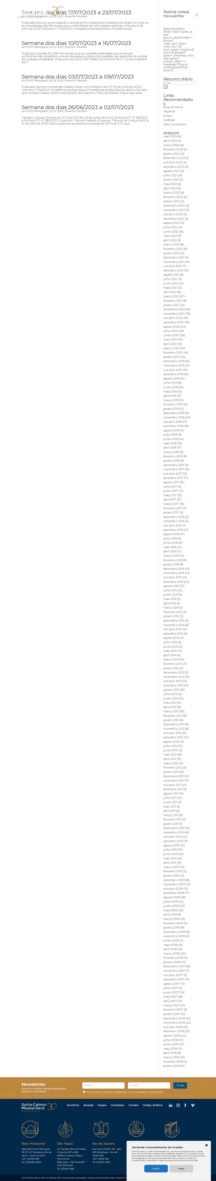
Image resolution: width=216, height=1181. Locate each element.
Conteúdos (117, 1105)
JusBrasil (169, 120)
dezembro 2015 (173, 568)
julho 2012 (170, 746)
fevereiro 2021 (172, 300)
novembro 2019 (173, 365)
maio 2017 (170, 495)
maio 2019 (170, 391)
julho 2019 (170, 382)
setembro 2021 (173, 270)
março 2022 (171, 244)
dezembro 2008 (174, 932)
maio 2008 (170, 945)
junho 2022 (171, 231)
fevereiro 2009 (173, 923)
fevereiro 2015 (172, 612)
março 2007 (171, 1005)
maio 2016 (170, 547)
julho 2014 (170, 642)
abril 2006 (170, 1052)
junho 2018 (171, 439)
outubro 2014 (172, 629)
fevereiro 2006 (173, 1061)
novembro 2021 (173, 261)
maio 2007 (170, 996)
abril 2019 (169, 395)
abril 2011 (169, 810)
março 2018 (171, 452)
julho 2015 (170, 590)
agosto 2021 (171, 274)
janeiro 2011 (171, 823)
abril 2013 (169, 707)
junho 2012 (170, 750)
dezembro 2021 (173, 257)
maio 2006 (170, 1048)
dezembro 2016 (173, 517)
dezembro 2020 (174, 309)
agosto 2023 (171, 171)
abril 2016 (169, 551)
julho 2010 (170, 849)
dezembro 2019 (173, 361)
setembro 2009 (173, 893)
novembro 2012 (173, 728)
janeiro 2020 (171, 357)
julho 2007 (170, 988)
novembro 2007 (174, 970)
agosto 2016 (171, 534)
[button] (206, 1146)
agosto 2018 (171, 430)
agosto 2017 (171, 482)
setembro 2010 (173, 841)
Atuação (88, 1105)
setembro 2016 (173, 530)
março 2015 (171, 607)
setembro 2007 (173, 979)
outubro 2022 (173, 214)
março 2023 (171, 192)
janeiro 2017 (171, 512)
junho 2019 (170, 387)
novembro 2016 (173, 521)
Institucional (93, 15)
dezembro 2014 (173, 620)
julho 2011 (170, 797)
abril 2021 (169, 292)
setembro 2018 (173, 426)
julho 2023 (170, 175)
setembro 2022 (173, 218)
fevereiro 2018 (173, 456)
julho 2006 (170, 1040)
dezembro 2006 (174, 1018)
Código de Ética (153, 1105)
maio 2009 (170, 910)
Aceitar (156, 1168)
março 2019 (171, 400)
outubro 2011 (172, 785)
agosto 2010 (171, 845)
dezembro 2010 (174, 828)
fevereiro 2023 (173, 197)
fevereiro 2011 (172, 819)
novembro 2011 (173, 780)
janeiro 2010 (171, 875)
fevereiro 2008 (173, 957)
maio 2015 (170, 599)
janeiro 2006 (171, 1065)
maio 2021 (170, 287)
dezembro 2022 (174, 205)
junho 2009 (171, 906)
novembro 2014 (173, 625)
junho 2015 (170, 594)
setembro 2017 (173, 478)
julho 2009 (170, 901)
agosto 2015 (171, 586)
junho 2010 (171, 854)
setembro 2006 (173, 1031)
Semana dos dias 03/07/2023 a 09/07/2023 (78, 76)
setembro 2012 (173, 737)
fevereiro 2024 (173, 149)
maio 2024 (170, 136)
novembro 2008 (174, 936)
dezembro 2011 (173, 776)
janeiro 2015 (171, 616)
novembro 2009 (174, 884)
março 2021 (171, 296)
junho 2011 (170, 802)
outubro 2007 (173, 975)
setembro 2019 (173, 374)
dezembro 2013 (173, 672)
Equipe (136, 15)
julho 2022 (170, 227)
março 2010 (171, 867)
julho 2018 (170, 434)
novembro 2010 (174, 832)
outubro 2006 (173, 1027)
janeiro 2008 (171, 962)
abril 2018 (169, 447)
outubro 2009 (173, 888)
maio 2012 (170, 754)
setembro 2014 (173, 633)
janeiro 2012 (171, 772)
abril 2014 (169, 655)
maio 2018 (170, 443)
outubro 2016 (172, 525)
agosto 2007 (171, 983)
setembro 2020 (173, 322)
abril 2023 (170, 188)
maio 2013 (170, 702)
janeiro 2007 (171, 1014)
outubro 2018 (172, 421)
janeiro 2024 (171, 153)
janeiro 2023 (171, 201)
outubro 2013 (172, 681)
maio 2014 (170, 650)
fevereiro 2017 (172, 508)
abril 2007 (170, 1001)
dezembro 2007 (174, 966)
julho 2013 (170, 694)
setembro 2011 (173, 789)
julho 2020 (170, 331)
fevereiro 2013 (172, 715)
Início (78, 15)
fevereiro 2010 (173, 871)
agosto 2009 (171, 897)
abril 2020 (170, 344)
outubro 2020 (173, 318)
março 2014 (171, 659)
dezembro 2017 (173, 465)
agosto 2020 (171, 326)
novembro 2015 (173, 573)
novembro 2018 (174, 417)
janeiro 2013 (171, 720)
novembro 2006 (174, 1022)
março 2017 (171, 504)
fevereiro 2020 (173, 352)
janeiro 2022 (171, 253)
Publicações (151, 15)
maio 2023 (170, 184)
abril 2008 (170, 949)
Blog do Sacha (173, 107)
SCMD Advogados (37, 46)
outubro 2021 (172, 266)
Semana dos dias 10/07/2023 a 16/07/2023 (76, 43)
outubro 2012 (172, 733)
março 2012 (171, 763)
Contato (186, 15)
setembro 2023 (173, 166)
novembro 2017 (173, 469)
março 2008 (171, 953)
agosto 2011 (171, 793)
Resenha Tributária (76, 46)
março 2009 (171, 919)
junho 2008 (171, 940)
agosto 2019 (171, 378)
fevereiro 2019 (172, 404)
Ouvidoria (172, 15)
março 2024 (171, 145)
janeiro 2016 (171, 564)
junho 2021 (170, 283)
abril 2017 (169, 499)
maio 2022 (170, 235)
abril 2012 (169, 759)
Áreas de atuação (118, 15)
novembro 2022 (174, 210)
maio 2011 (169, 806)
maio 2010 (170, 858)
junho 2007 (171, 992)
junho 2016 (170, 542)
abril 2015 (169, 603)
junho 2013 (170, 698)
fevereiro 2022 (173, 248)
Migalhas (169, 111)
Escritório (73, 1105)
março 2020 (171, 348)
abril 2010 (169, 862)
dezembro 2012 (173, 724)
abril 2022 (170, 240)
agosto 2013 (171, 689)
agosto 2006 (171, 1035)
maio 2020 (170, 339)
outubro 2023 (173, 162)
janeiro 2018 (171, 460)
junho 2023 (171, 179)
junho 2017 (170, 491)
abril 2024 (170, 140)
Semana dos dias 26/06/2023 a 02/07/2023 (78, 107)
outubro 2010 (172, 836)
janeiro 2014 (171, 668)
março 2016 (171, 555)
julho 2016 (170, 538)
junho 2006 (171, 1044)
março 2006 (171, 1057)
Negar (181, 1168)
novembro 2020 (174, 313)
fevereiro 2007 (173, 1009)
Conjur (168, 115)
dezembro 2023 (174, 158)
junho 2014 (170, 646)
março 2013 (171, 711)
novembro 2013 (173, 677)
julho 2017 (170, 486)
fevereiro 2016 (172, 560)
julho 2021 (170, 279)
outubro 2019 (172, 370)
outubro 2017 (172, 473)
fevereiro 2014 (172, 663)
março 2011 (170, 815)
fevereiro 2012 (172, 767)
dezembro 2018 (174, 413)
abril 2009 (170, 914)
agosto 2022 (171, 222)
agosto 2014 (171, 637)
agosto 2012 (171, 741)
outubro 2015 (172, 577)
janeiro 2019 (171, 408)
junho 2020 (171, 335)
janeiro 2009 (171, 927)
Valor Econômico (174, 124)
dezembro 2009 (174, 880)
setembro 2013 (173, 685)
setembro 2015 (173, 581)
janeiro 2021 (171, 305)
